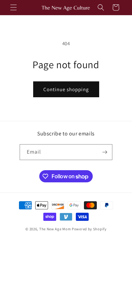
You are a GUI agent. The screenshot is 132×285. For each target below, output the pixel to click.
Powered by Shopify (89, 229)
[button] (13, 7)
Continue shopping (66, 89)
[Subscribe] (104, 152)
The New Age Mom (55, 229)
